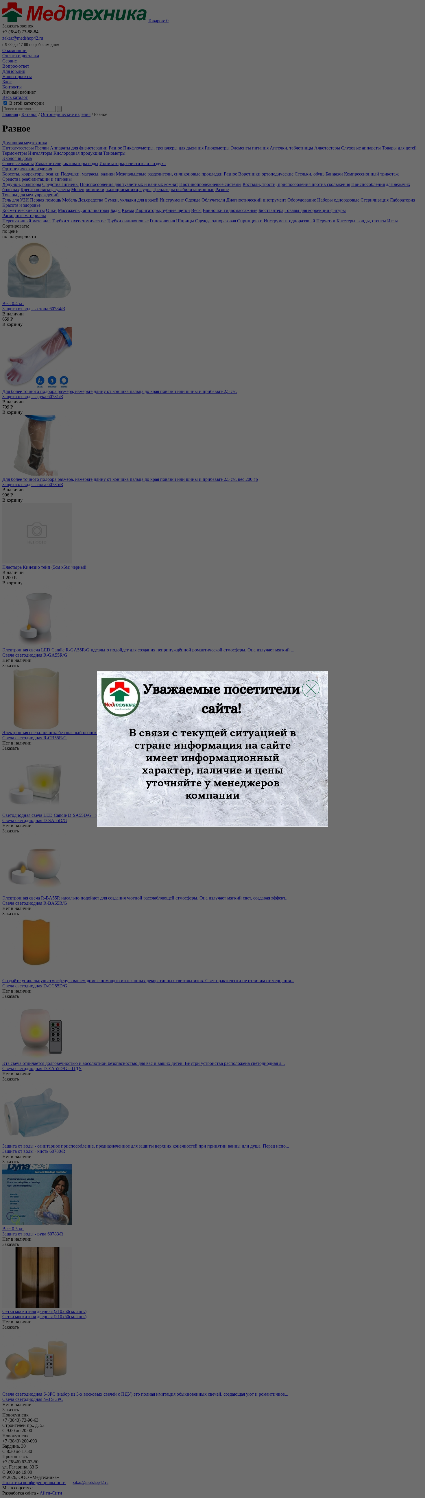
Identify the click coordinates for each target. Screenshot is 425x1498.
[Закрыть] (310, 688)
